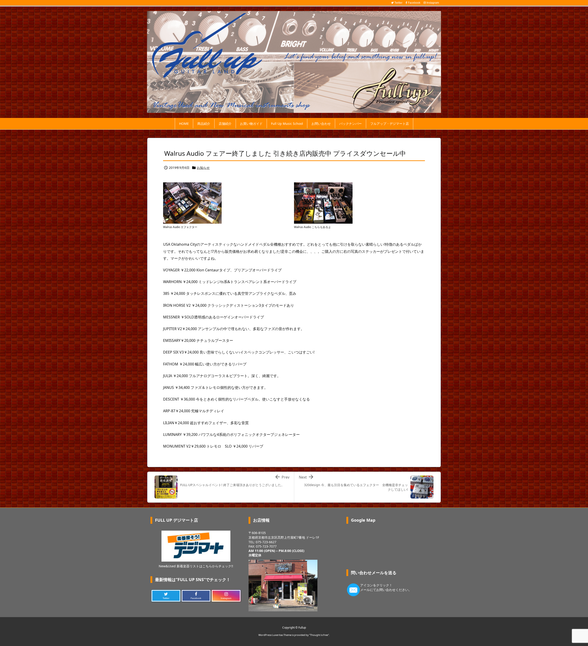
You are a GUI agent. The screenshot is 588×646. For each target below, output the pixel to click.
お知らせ (203, 167)
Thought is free (319, 635)
